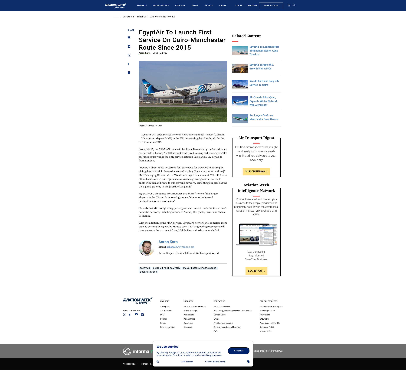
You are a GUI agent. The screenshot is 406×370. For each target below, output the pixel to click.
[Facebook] (130, 315)
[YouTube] (136, 315)
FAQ (215, 331)
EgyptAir (145, 268)
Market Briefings (190, 311)
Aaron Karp (144, 53)
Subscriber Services (222, 306)
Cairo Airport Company (166, 268)
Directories (188, 323)
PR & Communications (223, 323)
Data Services (189, 319)
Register (253, 6)
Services (180, 6)
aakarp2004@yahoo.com (180, 246)
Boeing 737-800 (148, 272)
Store (195, 6)
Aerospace (164, 306)
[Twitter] (124, 315)
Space (163, 323)
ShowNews (264, 319)
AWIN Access (271, 6)
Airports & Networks (162, 17)
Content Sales (220, 315)
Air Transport (139, 17)
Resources (187, 327)
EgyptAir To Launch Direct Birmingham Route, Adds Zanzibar (264, 50)
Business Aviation (168, 327)
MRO (162, 315)
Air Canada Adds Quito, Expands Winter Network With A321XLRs (263, 101)
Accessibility (129, 364)
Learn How (255, 270)
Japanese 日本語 (267, 327)
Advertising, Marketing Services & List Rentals (233, 311)
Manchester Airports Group (199, 268)
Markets (142, 6)
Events (209, 6)
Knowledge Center (267, 311)
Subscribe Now (255, 171)
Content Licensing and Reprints (227, 327)
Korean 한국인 (266, 331)
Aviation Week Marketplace (271, 306)
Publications (188, 315)
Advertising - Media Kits (270, 323)
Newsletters (265, 315)
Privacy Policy (148, 364)
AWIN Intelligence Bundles (194, 306)
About (222, 6)
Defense (163, 319)
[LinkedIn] (142, 315)
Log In (239, 6)
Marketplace (161, 6)
